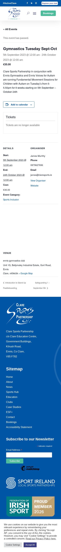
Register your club (49, 3)
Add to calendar (19, 104)
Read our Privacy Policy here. (41, 538)
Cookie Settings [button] (13, 545)
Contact (10, 417)
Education (11, 397)
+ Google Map (26, 273)
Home (9, 377)
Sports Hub (12, 392)
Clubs (9, 402)
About (9, 382)
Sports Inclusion (11, 199)
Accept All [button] (30, 545)
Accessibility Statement (19, 427)
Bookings (48, 13)
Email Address (14, 450)
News (9, 387)
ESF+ (9, 412)
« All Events (10, 29)
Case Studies (13, 407)
